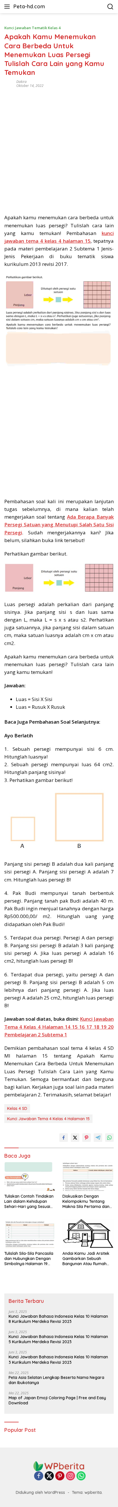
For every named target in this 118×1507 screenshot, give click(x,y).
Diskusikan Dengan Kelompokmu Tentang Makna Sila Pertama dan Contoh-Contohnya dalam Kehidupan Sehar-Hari (87, 1201)
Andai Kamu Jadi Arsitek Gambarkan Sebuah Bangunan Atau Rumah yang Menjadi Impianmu (85, 1259)
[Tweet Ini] (75, 1137)
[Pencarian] (110, 6)
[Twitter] (49, 1476)
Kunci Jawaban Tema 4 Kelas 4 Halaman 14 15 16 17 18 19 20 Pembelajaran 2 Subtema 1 (59, 1027)
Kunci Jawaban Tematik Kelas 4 (32, 27)
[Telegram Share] (98, 1137)
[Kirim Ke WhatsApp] (109, 1137)
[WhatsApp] (81, 1476)
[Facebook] (38, 1476)
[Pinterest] (59, 1476)
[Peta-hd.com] (59, 1465)
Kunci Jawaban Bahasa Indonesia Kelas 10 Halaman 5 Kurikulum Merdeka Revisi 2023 (58, 1339)
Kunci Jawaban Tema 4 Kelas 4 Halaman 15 (48, 1118)
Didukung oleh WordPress (40, 1492)
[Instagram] (70, 1476)
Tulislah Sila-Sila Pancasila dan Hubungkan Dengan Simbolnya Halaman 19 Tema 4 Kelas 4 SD (28, 1259)
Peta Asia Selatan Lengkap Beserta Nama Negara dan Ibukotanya (56, 1380)
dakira (21, 81)
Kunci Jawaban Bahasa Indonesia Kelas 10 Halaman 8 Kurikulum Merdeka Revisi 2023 (58, 1319)
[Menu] (8, 6)
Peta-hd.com (29, 6)
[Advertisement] (59, 149)
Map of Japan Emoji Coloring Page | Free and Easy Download (57, 1400)
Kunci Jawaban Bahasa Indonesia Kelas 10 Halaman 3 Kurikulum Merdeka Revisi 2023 (58, 1359)
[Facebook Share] (63, 1137)
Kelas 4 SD (17, 1108)
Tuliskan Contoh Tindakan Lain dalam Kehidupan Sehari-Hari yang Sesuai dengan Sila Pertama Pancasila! (29, 1201)
